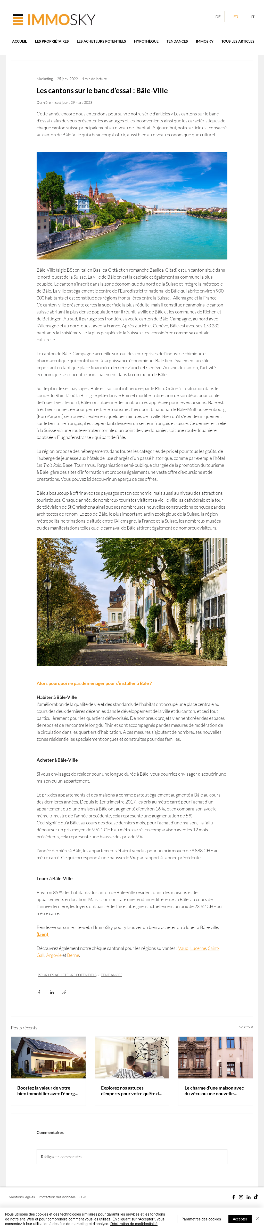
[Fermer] (258, 1219)
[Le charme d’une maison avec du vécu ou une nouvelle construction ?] (215, 1057)
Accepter (240, 1218)
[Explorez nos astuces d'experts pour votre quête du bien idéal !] (132, 1057)
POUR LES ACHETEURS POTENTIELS (67, 975)
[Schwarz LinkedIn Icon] (248, 1197)
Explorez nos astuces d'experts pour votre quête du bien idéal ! (131, 1090)
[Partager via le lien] (64, 992)
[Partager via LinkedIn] (51, 992)
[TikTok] (256, 1197)
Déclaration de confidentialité (134, 1223)
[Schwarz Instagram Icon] (241, 1197)
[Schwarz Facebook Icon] (233, 1197)
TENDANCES (111, 975)
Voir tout (246, 1027)
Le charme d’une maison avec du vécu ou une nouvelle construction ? (214, 1090)
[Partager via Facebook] (39, 992)
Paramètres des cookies (201, 1218)
